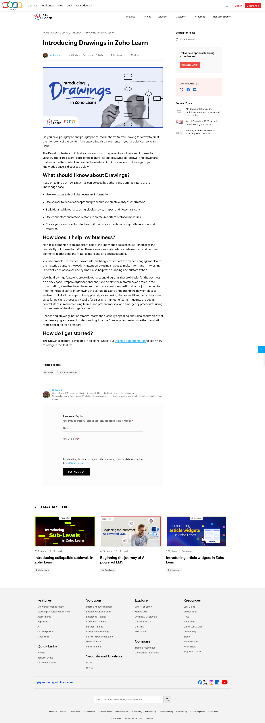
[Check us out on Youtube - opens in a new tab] (225, 682)
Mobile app (43, 636)
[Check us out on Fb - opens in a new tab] (200, 682)
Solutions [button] (162, 16)
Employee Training (96, 616)
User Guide (189, 606)
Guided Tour (190, 611)
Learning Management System (53, 611)
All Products (83, 5)
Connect (33, 5)
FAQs (186, 616)
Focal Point (189, 621)
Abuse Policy (213, 712)
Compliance (75, 712)
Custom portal (45, 631)
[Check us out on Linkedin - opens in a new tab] (217, 682)
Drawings (48, 372)
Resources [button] (199, 16)
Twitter (182, 90)
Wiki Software (93, 641)
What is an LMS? (143, 606)
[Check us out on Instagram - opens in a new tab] (211, 682)
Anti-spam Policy (105, 712)
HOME (46, 32)
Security (63, 712)
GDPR (89, 662)
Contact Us (52, 712)
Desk (69, 5)
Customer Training (96, 621)
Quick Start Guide (193, 626)
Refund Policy (150, 712)
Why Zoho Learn (192, 651)
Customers (182, 16)
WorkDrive (47, 5)
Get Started (253, 5)
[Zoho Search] (227, 6)
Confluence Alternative (147, 652)
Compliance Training (97, 631)
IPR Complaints (89, 712)
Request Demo (45, 657)
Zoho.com (12, 6)
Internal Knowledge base (99, 606)
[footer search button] (167, 699)
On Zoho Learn (60, 32)
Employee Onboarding (98, 611)
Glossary (139, 626)
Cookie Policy (181, 712)
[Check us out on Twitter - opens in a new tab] (205, 682)
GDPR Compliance (197, 712)
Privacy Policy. (76, 463)
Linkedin (188, 90)
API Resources (191, 641)
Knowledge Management (68, 372)
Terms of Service (121, 712)
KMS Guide (140, 631)
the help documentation (130, 340)
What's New (190, 646)
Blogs (187, 636)
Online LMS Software (146, 616)
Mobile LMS (141, 611)
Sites (60, 5)
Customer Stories (46, 662)
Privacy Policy (136, 712)
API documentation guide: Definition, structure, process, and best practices (203, 112)
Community (190, 631)
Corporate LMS (143, 621)
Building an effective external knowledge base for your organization (200, 133)
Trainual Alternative (145, 647)
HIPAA (89, 667)
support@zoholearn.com (57, 682)
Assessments (44, 616)
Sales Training (93, 646)
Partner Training (94, 626)
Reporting (42, 621)
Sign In (238, 5)
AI (38, 626)
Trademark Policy (166, 712)
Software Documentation (99, 636)
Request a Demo (222, 16)
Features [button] (130, 16)
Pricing (147, 16)
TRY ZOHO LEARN (189, 65)
